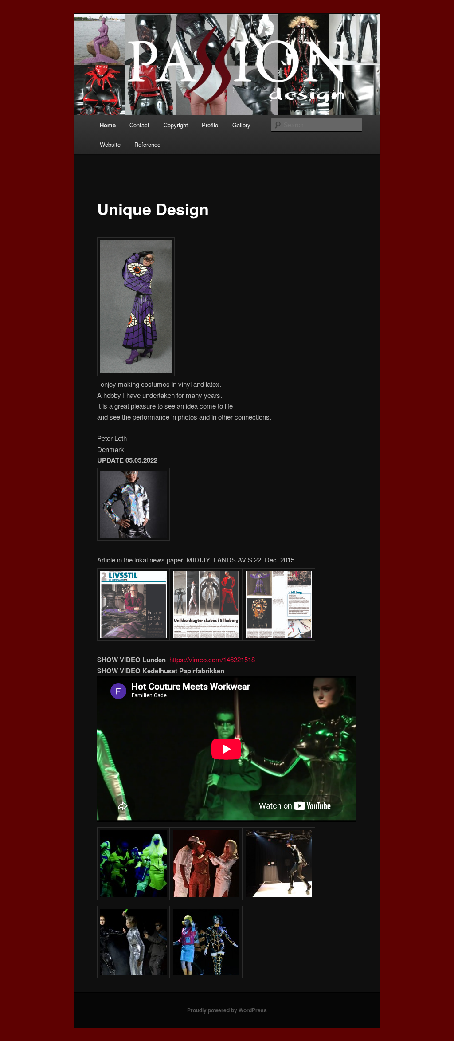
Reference (147, 144)
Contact (139, 125)
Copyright (176, 125)
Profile (210, 125)
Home (108, 125)
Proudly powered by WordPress (227, 1010)
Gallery (241, 125)
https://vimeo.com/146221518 (212, 659)
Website (110, 144)
